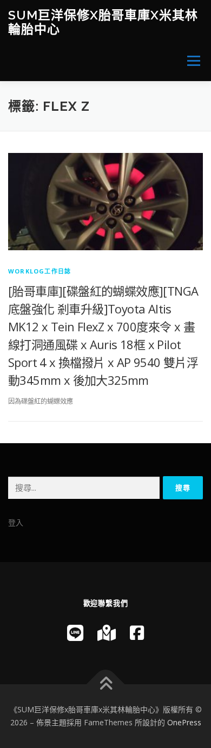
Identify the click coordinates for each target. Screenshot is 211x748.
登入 (15, 522)
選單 (190, 60)
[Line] (75, 633)
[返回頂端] (106, 684)
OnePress (184, 722)
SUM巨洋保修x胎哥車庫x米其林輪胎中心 (103, 22)
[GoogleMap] (106, 633)
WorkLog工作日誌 (39, 271)
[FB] (137, 633)
